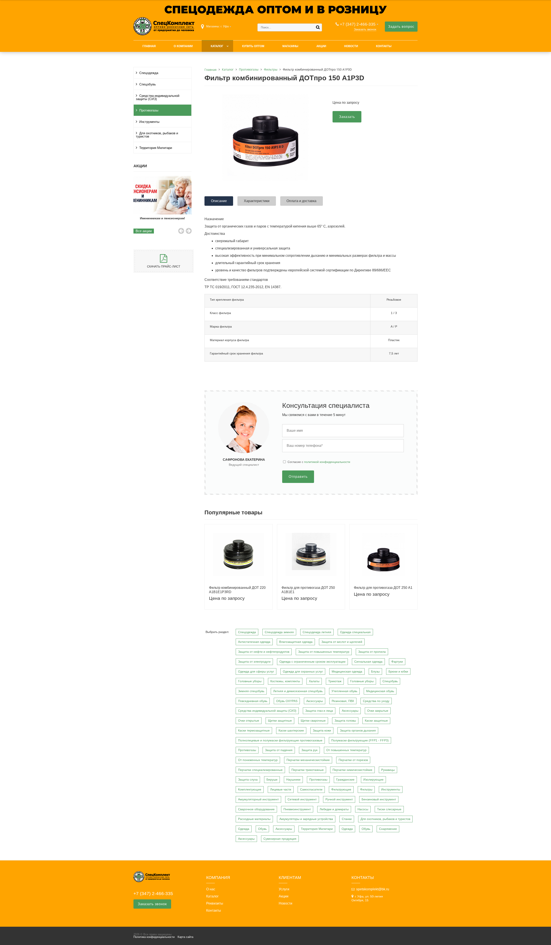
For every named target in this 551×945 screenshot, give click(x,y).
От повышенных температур (346, 750)
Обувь (262, 829)
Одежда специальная (355, 632)
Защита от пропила (372, 651)
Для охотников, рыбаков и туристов (157, 134)
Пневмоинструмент (297, 809)
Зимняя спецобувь (251, 691)
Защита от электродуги (254, 661)
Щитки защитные (280, 720)
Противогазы (148, 110)
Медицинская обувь (380, 691)
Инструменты (149, 122)
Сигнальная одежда (368, 661)
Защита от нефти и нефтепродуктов (263, 651)
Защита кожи (322, 730)
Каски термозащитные (254, 730)
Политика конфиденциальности (154, 937)
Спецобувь (147, 84)
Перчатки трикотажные (307, 770)
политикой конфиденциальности (327, 462)
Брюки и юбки (398, 671)
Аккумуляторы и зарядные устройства (306, 819)
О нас (210, 889)
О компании (183, 46)
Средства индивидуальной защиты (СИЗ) (157, 97)
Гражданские (345, 779)
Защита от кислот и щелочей (341, 641)
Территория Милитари (155, 148)
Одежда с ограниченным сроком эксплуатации (312, 661)
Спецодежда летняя (317, 632)
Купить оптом (253, 46)
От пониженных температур (258, 760)
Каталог (217, 46)
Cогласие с (319, 461)
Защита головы (345, 720)
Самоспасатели (311, 789)
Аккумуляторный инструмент (258, 799)
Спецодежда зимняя (279, 632)
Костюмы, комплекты (285, 681)
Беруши (271, 779)
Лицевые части (280, 789)
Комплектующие (249, 789)
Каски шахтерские (291, 730)
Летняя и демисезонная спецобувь (298, 691)
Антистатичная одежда (254, 641)
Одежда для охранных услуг (303, 671)
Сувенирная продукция (279, 838)
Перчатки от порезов (353, 760)
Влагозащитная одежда (296, 641)
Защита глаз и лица (319, 710)
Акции (321, 46)
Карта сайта (185, 937)
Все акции (144, 231)
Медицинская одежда (347, 671)
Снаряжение (388, 829)
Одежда (243, 829)
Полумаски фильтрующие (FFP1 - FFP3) (360, 740)
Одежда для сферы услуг (256, 671)
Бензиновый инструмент (379, 799)
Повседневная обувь (252, 701)
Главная (149, 46)
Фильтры (366, 789)
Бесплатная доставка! (162, 218)
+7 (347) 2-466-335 (358, 24)
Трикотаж (334, 681)
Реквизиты (214, 903)
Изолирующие (373, 779)
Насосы (363, 809)
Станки (347, 819)
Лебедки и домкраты (334, 809)
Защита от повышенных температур (323, 651)
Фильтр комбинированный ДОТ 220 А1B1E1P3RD (237, 590)
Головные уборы (250, 681)
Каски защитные (376, 720)
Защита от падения (279, 750)
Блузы (375, 671)
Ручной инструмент (339, 799)
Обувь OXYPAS (286, 701)
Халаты (314, 681)
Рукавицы (388, 770)
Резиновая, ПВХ (343, 701)
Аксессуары (314, 701)
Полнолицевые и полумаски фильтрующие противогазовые (280, 740)
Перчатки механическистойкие (308, 760)
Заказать (347, 117)
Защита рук (309, 750)
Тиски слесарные (389, 809)
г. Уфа (225, 26)
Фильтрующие (341, 789)
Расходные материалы (254, 819)
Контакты (384, 46)
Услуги (284, 889)
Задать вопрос (401, 26)
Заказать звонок (365, 29)
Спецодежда (148, 73)
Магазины (290, 46)
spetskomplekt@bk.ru (372, 889)
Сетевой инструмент (302, 799)
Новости (351, 46)
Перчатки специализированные (260, 770)
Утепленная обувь (344, 691)
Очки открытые (248, 720)
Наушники (293, 779)
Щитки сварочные (313, 720)
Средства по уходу (376, 701)
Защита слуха (248, 779)
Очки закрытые (377, 710)
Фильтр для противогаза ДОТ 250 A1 (383, 587)
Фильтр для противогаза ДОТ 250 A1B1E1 (308, 590)
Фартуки (397, 661)
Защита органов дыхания (358, 730)
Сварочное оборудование (256, 809)
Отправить (298, 476)
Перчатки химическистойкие (352, 770)
